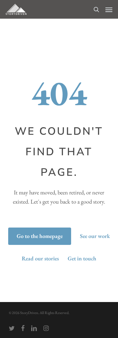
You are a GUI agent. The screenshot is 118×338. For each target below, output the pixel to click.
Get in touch (82, 258)
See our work (95, 236)
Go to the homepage (40, 236)
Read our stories (40, 258)
